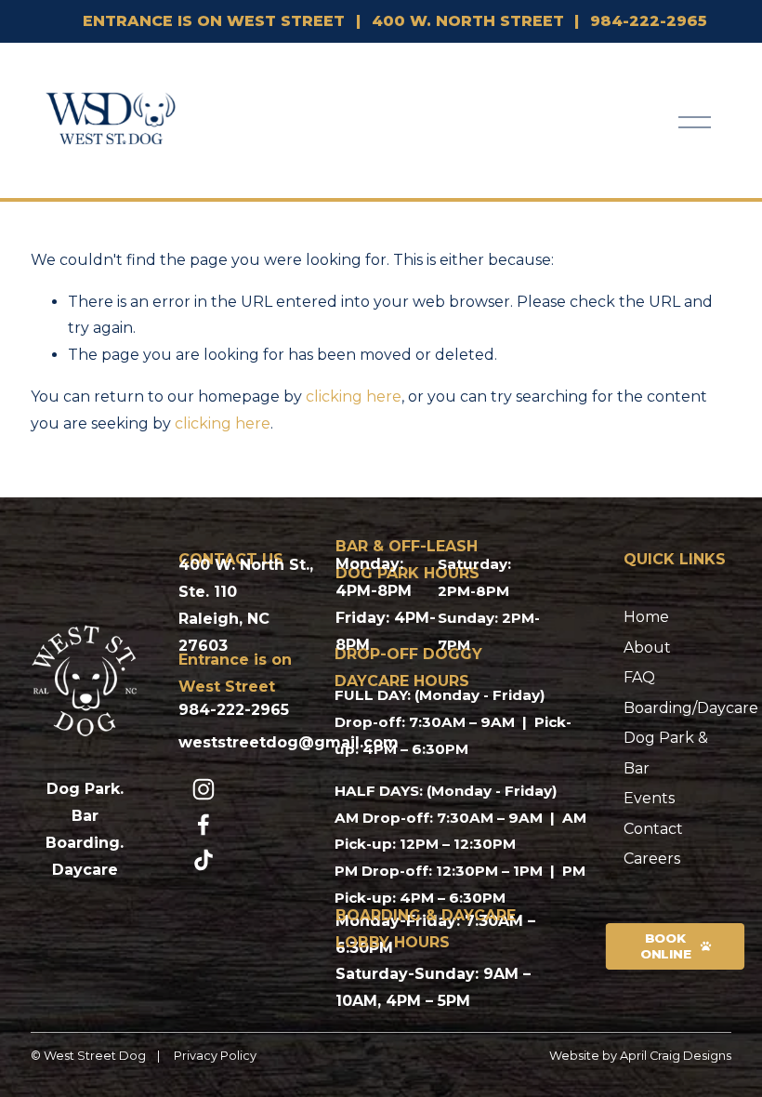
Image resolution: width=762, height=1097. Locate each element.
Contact (653, 829)
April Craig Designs (675, 1056)
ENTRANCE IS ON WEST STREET (214, 21)
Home (646, 617)
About (647, 647)
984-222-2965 (648, 21)
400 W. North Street (468, 21)
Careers (652, 858)
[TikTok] (203, 860)
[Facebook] (203, 824)
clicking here (353, 396)
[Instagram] (203, 789)
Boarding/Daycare (691, 708)
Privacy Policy (215, 1056)
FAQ (639, 677)
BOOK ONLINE (664, 946)
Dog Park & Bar (666, 753)
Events (649, 798)
